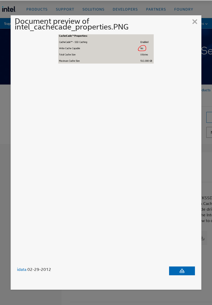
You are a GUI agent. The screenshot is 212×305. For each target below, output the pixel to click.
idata (21, 269)
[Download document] (182, 270)
